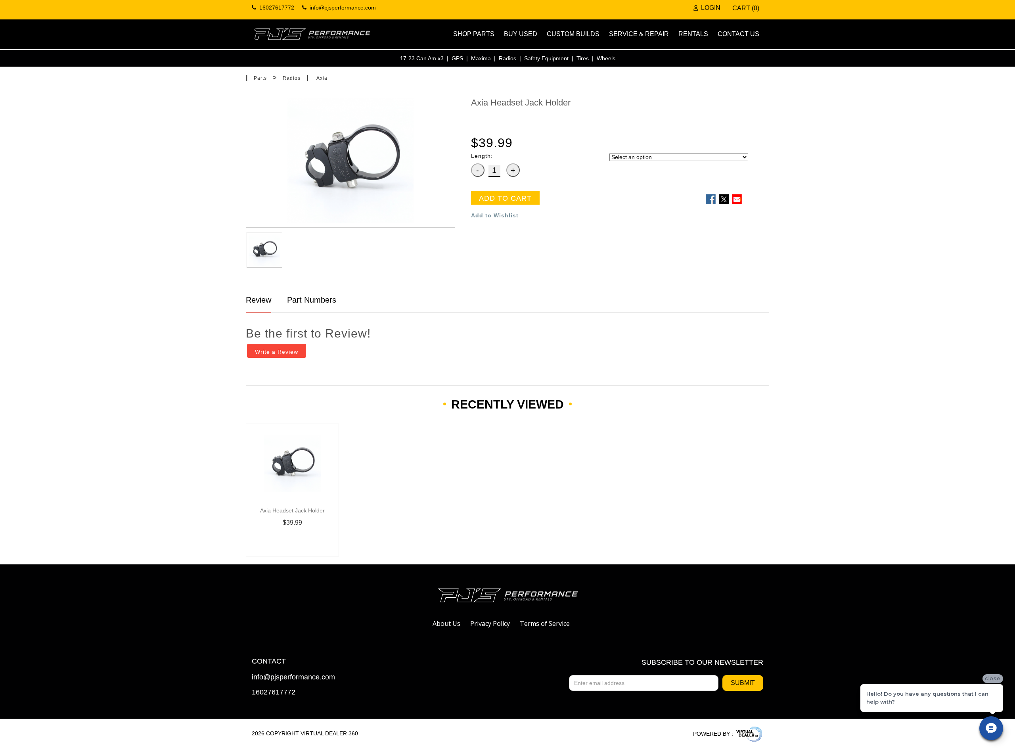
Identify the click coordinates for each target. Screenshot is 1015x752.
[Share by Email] (737, 199)
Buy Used (520, 34)
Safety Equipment (546, 58)
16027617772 (273, 692)
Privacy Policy (490, 623)
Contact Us (738, 34)
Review (258, 299)
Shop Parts (473, 34)
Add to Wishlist (495, 215)
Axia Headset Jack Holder (292, 510)
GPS (457, 58)
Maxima (481, 58)
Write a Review (276, 352)
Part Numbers (310, 299)
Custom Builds (573, 34)
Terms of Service (545, 623)
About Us (446, 623)
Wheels (606, 58)
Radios (507, 58)
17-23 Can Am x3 (422, 58)
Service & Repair (639, 34)
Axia (321, 78)
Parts (260, 78)
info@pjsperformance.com (293, 677)
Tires (582, 58)
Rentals (693, 34)
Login (710, 8)
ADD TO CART (505, 198)
